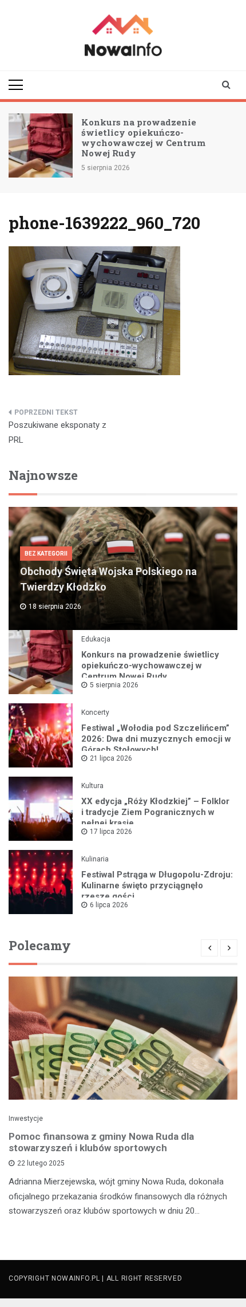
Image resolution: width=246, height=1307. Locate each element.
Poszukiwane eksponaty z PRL (57, 432)
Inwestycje (26, 1119)
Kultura (92, 786)
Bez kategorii (46, 553)
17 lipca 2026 (111, 832)
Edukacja (95, 639)
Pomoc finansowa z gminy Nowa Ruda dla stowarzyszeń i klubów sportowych (101, 1142)
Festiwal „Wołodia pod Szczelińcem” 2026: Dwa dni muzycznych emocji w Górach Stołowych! (156, 739)
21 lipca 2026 (111, 758)
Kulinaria (95, 859)
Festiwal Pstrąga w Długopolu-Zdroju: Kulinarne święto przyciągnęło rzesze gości (157, 885)
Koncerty (95, 712)
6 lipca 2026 (109, 905)
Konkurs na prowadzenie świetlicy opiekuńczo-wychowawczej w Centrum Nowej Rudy (143, 137)
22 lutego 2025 (41, 1163)
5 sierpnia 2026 (114, 685)
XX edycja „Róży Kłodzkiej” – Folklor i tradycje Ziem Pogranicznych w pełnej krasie (155, 812)
